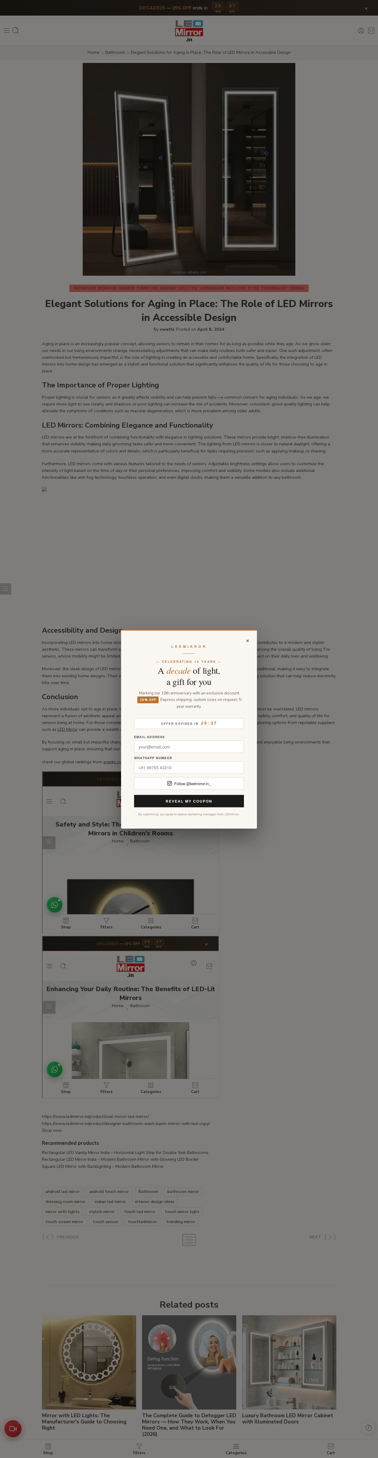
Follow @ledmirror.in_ (192, 783)
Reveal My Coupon (189, 801)
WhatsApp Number (153, 758)
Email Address (149, 737)
